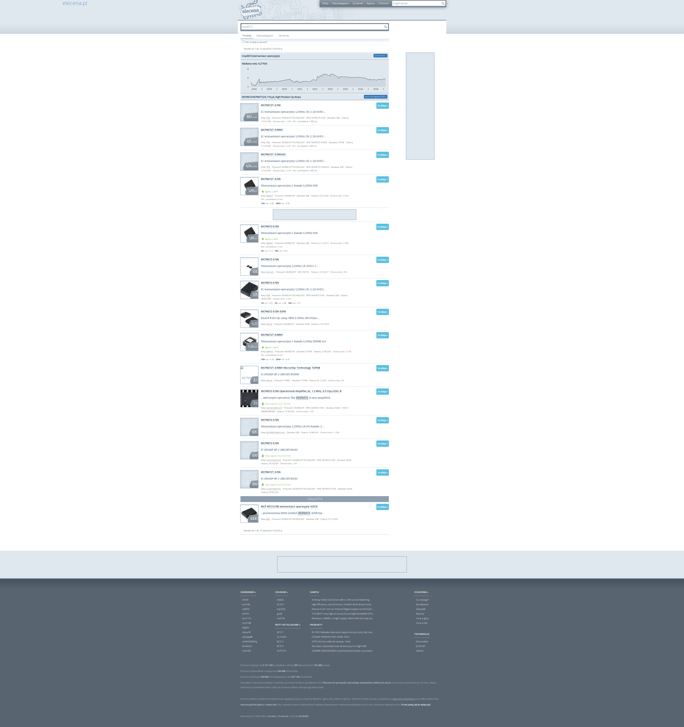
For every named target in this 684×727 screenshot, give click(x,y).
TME (268, 117)
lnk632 (280, 599)
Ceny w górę (422, 618)
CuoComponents (273, 460)
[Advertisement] (314, 214)
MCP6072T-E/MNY (272, 129)
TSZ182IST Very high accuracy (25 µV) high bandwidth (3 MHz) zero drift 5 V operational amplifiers (343, 613)
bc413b (246, 604)
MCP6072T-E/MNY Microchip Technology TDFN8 (290, 367)
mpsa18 (246, 632)
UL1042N (281, 637)
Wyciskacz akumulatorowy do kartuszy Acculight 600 (339, 646)
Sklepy (325, 3)
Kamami (270, 272)
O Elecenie (383, 3)
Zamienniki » (380, 55)
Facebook (283, 716)
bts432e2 (247, 646)
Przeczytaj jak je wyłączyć (416, 704)
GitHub (419, 650)
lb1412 (280, 604)
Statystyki (421, 609)
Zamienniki (357, 3)
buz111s (246, 618)
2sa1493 (246, 650)
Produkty (247, 35)
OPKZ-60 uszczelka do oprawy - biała (331, 641)
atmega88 (247, 637)
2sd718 (280, 618)
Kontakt (272, 716)
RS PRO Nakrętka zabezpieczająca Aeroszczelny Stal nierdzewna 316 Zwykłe (343, 632)
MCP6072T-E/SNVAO (273, 154)
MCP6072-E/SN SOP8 (273, 311)
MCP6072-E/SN (270, 226)
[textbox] (416, 3)
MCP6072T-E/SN (271, 105)
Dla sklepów (422, 604)
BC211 (280, 632)
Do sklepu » (383, 105)
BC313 (280, 646)
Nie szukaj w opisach (256, 42)
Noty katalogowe (340, 3)
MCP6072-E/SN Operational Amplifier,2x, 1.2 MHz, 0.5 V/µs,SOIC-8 (301, 391)
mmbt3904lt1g (249, 641)
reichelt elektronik (274, 407)
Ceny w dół (421, 623)
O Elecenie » (421, 592)
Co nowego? (422, 599)
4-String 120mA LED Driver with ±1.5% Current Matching (340, 599)
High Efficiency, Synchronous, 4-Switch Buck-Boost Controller (343, 604)
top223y (281, 609)
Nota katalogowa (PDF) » (375, 96)
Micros (269, 324)
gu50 (279, 613)
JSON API (420, 646)
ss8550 (245, 609)
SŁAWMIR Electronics (275, 432)
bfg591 (245, 627)
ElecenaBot (422, 641)
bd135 (245, 613)
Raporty (370, 3)
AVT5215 (281, 650)
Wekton (269, 195)
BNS (268, 519)
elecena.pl (251, 10)
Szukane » (281, 592)
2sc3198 (246, 623)
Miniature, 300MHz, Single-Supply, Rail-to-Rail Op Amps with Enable (343, 618)
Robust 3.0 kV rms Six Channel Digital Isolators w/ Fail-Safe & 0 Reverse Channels (343, 609)
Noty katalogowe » (287, 624)
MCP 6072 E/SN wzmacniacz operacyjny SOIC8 (289, 506)
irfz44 (245, 599)
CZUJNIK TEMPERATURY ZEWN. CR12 (330, 637)
